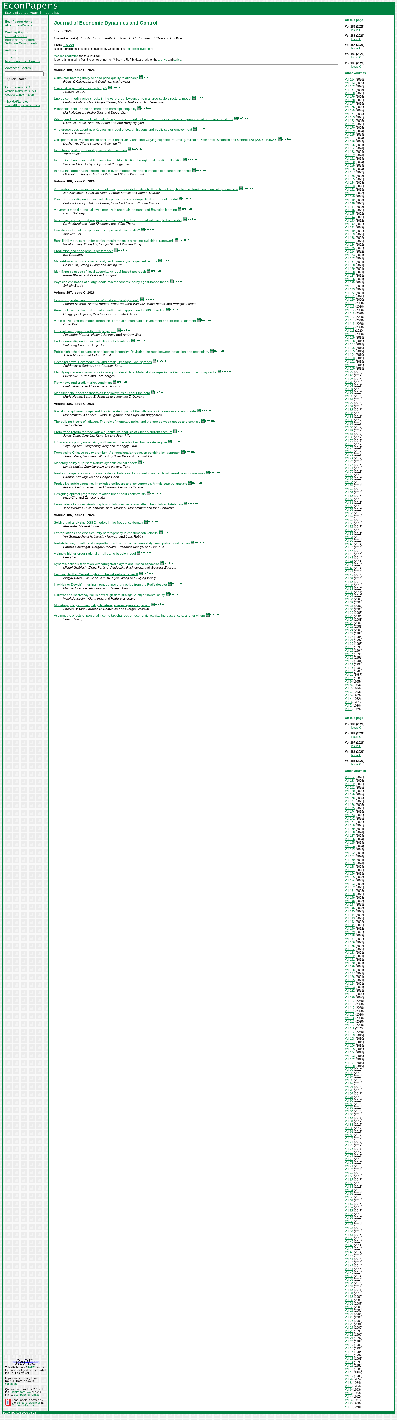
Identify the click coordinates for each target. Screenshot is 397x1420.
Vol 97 (349, 379)
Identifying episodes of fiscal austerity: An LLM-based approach (100, 271)
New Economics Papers (22, 61)
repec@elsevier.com (139, 48)
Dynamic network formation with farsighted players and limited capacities (106, 564)
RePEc (31, 1367)
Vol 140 (350, 231)
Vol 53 (349, 530)
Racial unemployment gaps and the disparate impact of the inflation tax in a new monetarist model (125, 411)
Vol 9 (348, 681)
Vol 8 (348, 685)
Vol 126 (350, 279)
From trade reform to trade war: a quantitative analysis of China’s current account (113, 432)
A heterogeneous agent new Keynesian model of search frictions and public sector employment (123, 129)
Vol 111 (349, 330)
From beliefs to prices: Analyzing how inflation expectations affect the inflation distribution (118, 504)
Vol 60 (349, 506)
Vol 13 (349, 668)
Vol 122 (350, 293)
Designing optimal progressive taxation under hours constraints (100, 494)
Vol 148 (350, 203)
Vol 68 (349, 478)
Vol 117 (349, 310)
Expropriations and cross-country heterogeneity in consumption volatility (106, 533)
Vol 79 (349, 440)
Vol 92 (349, 396)
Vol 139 (350, 234)
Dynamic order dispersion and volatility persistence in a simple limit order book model (116, 199)
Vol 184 (350, 79)
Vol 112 (349, 327)
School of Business (28, 1402)
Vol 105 (350, 351)
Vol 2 (348, 705)
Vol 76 (349, 451)
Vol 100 (350, 368)
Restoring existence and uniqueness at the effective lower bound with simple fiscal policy (118, 220)
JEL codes (12, 57)
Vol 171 (350, 124)
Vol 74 (349, 458)
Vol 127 (350, 275)
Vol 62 (349, 499)
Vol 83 (349, 427)
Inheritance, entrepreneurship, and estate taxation (90, 150)
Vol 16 (349, 657)
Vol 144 (350, 217)
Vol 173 (350, 117)
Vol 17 (349, 654)
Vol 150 (350, 196)
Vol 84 (349, 423)
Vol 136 (350, 244)
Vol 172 (350, 120)
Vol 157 (350, 172)
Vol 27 (349, 619)
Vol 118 (349, 306)
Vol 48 (349, 547)
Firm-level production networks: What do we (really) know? (96, 300)
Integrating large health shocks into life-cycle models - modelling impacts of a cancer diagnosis (122, 170)
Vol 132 (350, 258)
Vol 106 (350, 348)
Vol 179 (350, 96)
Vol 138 (350, 237)
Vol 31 (349, 606)
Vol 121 (350, 296)
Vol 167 (350, 138)
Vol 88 (349, 409)
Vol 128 (350, 272)
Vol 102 (350, 361)
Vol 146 (350, 210)
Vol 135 (350, 248)
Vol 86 (349, 416)
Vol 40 (349, 575)
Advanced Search (18, 68)
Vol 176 (350, 107)
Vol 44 (349, 561)
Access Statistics (66, 56)
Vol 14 (349, 664)
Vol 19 (349, 647)
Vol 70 (349, 471)
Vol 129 (350, 268)
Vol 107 (350, 344)
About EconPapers (18, 25)
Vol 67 (349, 482)
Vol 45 (349, 557)
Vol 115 (349, 317)
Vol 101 (350, 365)
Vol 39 (349, 578)
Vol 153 (350, 186)
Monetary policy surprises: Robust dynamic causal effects (95, 463)
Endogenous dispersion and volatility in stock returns (92, 341)
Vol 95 (349, 385)
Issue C (356, 30)
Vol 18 (349, 650)
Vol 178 (350, 100)
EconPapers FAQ (17, 87)
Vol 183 (350, 83)
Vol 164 (350, 148)
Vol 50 (349, 540)
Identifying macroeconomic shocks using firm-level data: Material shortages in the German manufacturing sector (135, 372)
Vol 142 (350, 224)
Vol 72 (349, 465)
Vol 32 (349, 602)
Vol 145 (350, 213)
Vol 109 (350, 337)
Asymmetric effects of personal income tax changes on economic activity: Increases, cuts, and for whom (129, 615)
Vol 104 (350, 354)
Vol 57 (349, 516)
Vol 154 (350, 182)
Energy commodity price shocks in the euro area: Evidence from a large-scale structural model (122, 98)
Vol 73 (349, 461)
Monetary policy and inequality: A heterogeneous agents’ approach (102, 605)
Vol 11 (349, 674)
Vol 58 (349, 513)
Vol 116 (349, 313)
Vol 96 (349, 382)
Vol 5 (348, 695)
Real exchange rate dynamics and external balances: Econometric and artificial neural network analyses (129, 473)
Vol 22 (349, 637)
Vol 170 (350, 127)
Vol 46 (349, 554)
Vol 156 (350, 176)
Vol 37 (349, 585)
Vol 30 (349, 609)
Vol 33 (349, 599)
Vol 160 (350, 162)
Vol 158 (350, 169)
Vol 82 (349, 430)
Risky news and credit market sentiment (83, 382)
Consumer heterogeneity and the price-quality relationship (96, 78)
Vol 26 (349, 623)
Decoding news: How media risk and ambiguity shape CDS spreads (103, 362)
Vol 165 (350, 145)
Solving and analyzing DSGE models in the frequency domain (98, 522)
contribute (11, 1383)
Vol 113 (349, 323)
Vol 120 (350, 299)
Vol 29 (349, 612)
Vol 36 (349, 588)
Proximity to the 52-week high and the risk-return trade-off (96, 574)
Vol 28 (349, 616)
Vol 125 (350, 282)
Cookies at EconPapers (19, 94)
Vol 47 (349, 551)
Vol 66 (349, 485)
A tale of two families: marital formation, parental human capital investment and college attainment (125, 320)
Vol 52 (349, 533)
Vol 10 (349, 678)
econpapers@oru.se (27, 1394)
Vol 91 (349, 399)
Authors (10, 50)
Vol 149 (350, 200)
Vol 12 (349, 671)
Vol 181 (350, 90)
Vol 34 (349, 595)
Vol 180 (350, 93)
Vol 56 (349, 520)
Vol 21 (349, 640)
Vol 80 (349, 437)
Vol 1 (348, 709)
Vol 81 (349, 434)
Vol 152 (350, 189)
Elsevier (68, 45)
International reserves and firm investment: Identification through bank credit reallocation (118, 160)
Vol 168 (350, 134)
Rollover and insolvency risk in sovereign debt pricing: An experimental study (109, 595)
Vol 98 (349, 375)
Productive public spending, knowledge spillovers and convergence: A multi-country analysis (120, 483)
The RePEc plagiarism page (22, 105)
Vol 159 (350, 165)
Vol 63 (349, 495)
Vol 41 (349, 571)
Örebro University (23, 1405)
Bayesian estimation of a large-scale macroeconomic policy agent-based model (111, 282)
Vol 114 (349, 320)
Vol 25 (349, 626)
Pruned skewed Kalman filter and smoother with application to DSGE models (109, 310)
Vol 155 (350, 179)
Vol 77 (349, 447)
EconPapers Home (18, 21)
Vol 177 (350, 103)
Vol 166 (350, 141)
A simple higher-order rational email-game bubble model (95, 553)
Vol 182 (350, 86)
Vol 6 (348, 692)
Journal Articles (16, 36)
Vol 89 (349, 406)
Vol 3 (348, 702)
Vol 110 (349, 334)
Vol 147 (350, 206)
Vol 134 (350, 251)
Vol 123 (350, 289)
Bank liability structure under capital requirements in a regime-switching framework (114, 240)
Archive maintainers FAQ (20, 91)
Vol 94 (349, 389)
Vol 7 (348, 688)
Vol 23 (349, 633)
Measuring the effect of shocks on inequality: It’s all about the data (102, 393)
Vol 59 (349, 509)
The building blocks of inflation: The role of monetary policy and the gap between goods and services (127, 421)
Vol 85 (349, 420)
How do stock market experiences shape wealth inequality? (97, 230)
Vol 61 (349, 502)
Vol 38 (349, 582)
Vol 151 (350, 193)
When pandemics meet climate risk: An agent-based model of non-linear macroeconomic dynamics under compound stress (143, 119)
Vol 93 (349, 392)
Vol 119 (349, 303)
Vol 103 (350, 358)
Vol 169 (350, 131)
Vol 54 (349, 526)
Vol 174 (350, 114)
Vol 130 (350, 265)
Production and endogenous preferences (83, 251)
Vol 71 (349, 468)
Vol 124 (350, 286)
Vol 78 (349, 444)
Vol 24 (349, 630)
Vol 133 (350, 255)
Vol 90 (349, 403)
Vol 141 (350, 227)
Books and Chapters (20, 40)
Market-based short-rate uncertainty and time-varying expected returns (105, 261)
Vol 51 (349, 537)
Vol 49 (349, 544)
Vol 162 (350, 155)
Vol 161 (350, 158)
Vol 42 (349, 568)
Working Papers (16, 32)
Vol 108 (350, 341)
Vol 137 (350, 241)
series (177, 59)
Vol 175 (350, 110)
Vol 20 (349, 643)
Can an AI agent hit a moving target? (80, 88)
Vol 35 (349, 592)
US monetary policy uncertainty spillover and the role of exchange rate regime (110, 442)
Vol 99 (349, 372)
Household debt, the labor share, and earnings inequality (95, 109)
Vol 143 (350, 220)
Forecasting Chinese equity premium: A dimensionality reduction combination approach (117, 452)
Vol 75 (349, 454)
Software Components (21, 43)
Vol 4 (348, 698)
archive (162, 59)
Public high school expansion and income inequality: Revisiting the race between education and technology (131, 351)
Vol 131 (350, 262)
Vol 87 (349, 413)
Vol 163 (350, 151)
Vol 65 (349, 489)
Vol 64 (349, 492)
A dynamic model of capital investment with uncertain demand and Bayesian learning (115, 209)
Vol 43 (349, 564)
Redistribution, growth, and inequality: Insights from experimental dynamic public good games (122, 543)
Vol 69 (349, 475)
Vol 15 (349, 661)
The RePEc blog (17, 101)
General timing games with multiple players (85, 331)
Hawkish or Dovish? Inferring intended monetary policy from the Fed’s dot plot (110, 584)
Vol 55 (349, 523)
